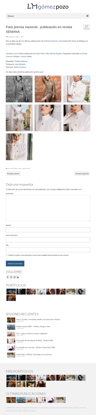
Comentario (10, 193)
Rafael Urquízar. (20, 67)
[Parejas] (41, 384)
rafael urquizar (26, 168)
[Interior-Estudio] (80, 292)
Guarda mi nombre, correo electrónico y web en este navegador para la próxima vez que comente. (38, 255)
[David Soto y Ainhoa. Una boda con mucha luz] (61, 400)
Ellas (17, 37)
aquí (41, 72)
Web (7, 245)
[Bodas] (71, 292)
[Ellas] (51, 292)
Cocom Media (26, 56)
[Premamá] (21, 292)
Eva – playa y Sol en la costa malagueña (31, 333)
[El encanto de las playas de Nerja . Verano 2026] (41, 400)
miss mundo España (12, 168)
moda (20, 168)
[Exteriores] (11, 298)
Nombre (9, 225)
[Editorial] (31, 384)
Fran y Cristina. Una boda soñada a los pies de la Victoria (38, 319)
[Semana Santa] (11, 292)
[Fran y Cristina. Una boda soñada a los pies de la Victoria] (11, 400)
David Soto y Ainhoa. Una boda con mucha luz (34, 354)
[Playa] (31, 292)
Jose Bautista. (20, 64)
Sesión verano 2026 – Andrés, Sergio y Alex (33, 326)
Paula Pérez (40, 53)
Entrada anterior (13, 173)
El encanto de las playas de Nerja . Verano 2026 (34, 340)
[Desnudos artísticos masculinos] (61, 292)
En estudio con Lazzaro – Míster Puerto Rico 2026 (35, 347)
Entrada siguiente (82, 173)
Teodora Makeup (20, 61)
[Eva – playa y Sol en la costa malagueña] (31, 400)
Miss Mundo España (54, 53)
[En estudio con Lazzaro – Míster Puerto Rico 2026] (51, 400)
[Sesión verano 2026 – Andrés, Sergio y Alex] (21, 400)
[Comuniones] (21, 384)
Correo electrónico (12, 235)
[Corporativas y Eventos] (41, 292)
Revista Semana (51, 41)
